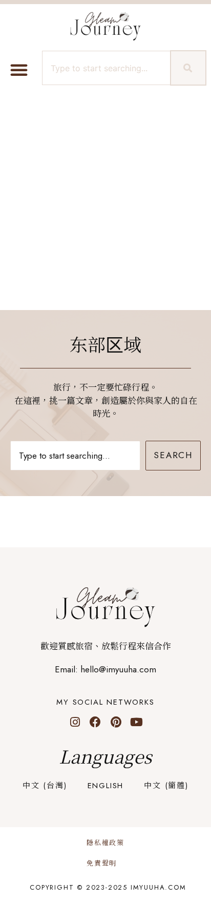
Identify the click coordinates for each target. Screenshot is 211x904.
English (106, 785)
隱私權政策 (105, 843)
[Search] (188, 68)
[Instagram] (74, 722)
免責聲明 (102, 863)
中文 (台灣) (45, 785)
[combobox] (105, 68)
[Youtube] (136, 722)
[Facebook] (95, 722)
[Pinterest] (115, 722)
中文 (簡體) (166, 785)
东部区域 (105, 345)
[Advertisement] (105, 199)
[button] (19, 70)
